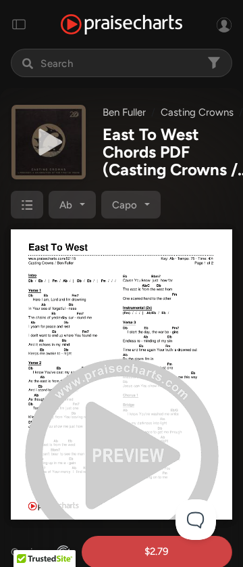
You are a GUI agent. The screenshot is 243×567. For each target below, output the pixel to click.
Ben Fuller (124, 112)
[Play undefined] (48, 142)
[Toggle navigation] (19, 24)
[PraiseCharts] (121, 24)
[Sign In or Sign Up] (224, 24)
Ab (65, 205)
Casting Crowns (197, 112)
